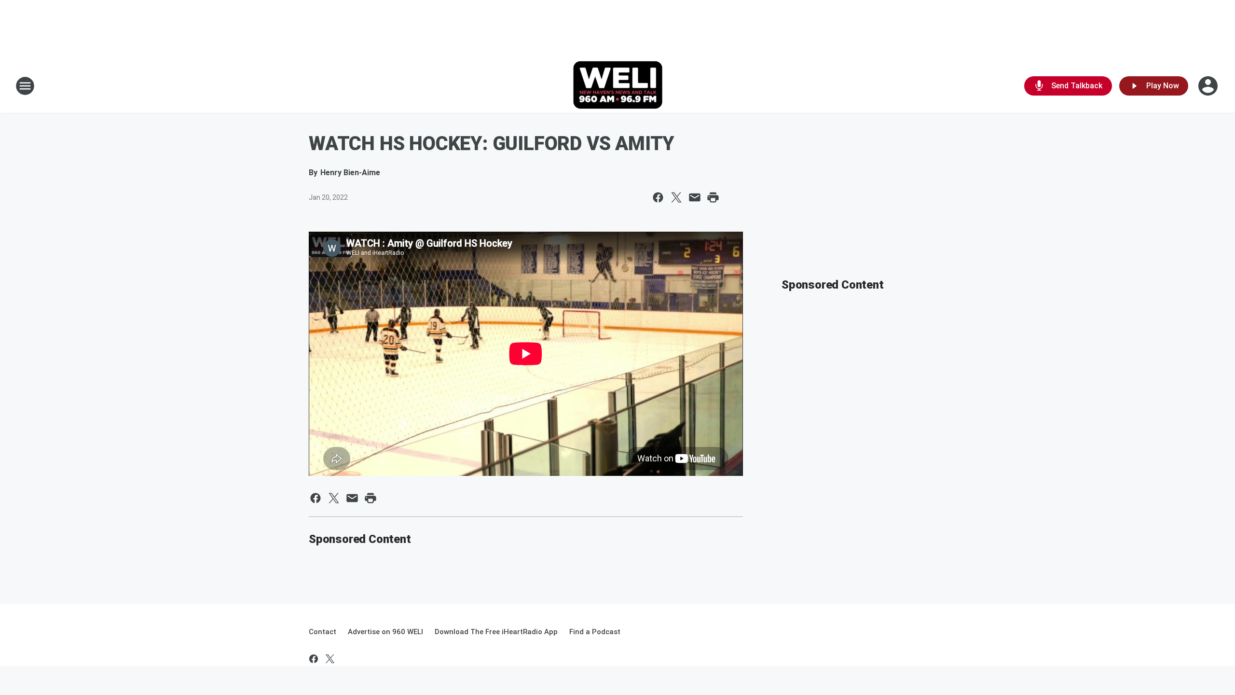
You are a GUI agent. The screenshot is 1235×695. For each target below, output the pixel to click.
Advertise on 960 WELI (385, 631)
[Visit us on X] (330, 659)
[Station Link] (618, 86)
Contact (322, 631)
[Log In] (1209, 86)
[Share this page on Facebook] (658, 197)
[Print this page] (713, 197)
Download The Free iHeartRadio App (496, 631)
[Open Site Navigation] (25, 86)
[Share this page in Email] (694, 197)
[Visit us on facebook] (313, 659)
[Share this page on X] (676, 197)
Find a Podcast (594, 631)
